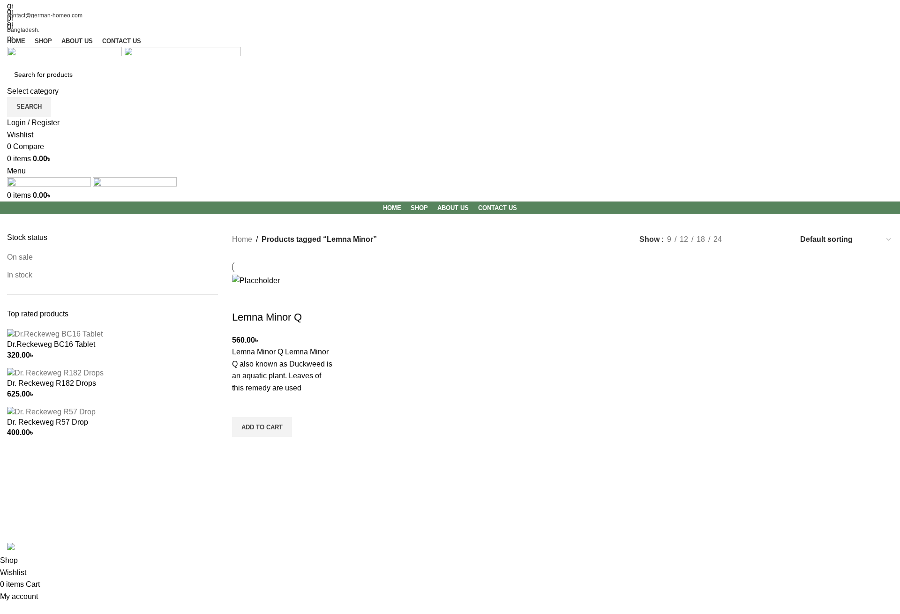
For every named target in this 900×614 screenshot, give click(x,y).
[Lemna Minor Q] (256, 280)
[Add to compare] (243, 298)
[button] (262, 427)
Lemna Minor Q (267, 317)
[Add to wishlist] (243, 405)
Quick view (243, 448)
